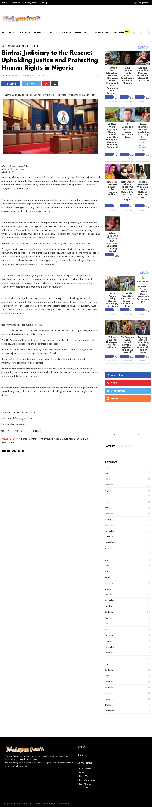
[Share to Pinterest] (46, 83)
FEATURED (119, 32)
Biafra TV (83, 776)
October (108, 536)
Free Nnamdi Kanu (88, 783)
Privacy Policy (31, 2)
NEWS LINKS (81, 32)
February (108, 484)
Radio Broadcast (87, 780)
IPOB (52, 32)
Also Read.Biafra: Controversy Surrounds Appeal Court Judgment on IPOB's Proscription (46, 243)
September (109, 542)
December (109, 525)
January (107, 519)
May (106, 565)
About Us (16, 2)
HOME (12, 32)
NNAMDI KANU (102, 32)
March (107, 478)
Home (4, 2)
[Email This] (54, 83)
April (106, 473)
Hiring (44, 2)
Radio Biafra (85, 768)
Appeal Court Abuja (18, 45)
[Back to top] (145, 800)
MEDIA (65, 32)
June (106, 467)
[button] (134, 32)
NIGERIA (38, 32)
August (107, 490)
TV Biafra (83, 787)
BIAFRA (23, 32)
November (109, 531)
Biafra (35, 45)
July (105, 496)
